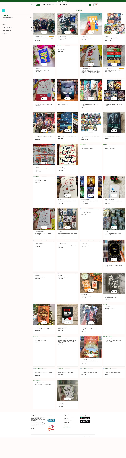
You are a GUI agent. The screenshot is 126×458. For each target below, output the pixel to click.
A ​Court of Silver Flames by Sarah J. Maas (43, 328)
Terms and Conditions (67, 427)
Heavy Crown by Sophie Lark (40, 180)
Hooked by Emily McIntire (86, 212)
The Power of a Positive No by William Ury (43, 233)
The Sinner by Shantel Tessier (110, 297)
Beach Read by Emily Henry (87, 38)
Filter (3, 10)
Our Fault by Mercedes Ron (110, 148)
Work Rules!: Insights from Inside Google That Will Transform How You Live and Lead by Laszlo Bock (67, 341)
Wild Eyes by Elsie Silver (86, 296)
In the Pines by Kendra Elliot (63, 277)
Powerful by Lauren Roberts (63, 404)
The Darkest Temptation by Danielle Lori (112, 136)
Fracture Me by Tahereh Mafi (63, 104)
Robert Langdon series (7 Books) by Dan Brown (114, 70)
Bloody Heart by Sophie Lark (63, 49)
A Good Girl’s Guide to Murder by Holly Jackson (67, 168)
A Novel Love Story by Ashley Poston (42, 70)
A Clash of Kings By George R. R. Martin (65, 372)
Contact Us (65, 4)
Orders (60, 4)
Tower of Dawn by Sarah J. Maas (88, 245)
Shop (53, 4)
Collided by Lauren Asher (110, 308)
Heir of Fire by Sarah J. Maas (40, 340)
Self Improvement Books (7, 17)
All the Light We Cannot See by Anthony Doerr (67, 136)
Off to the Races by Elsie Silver (87, 148)
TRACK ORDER (48, 4)
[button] (90, 5)
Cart (56, 4)
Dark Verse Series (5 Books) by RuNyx (65, 38)
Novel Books (5, 21)
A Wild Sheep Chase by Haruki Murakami (113, 372)
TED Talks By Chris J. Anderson (64, 328)
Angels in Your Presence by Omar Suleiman (43, 245)
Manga (3, 24)
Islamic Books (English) (7, 27)
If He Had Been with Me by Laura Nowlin (89, 372)
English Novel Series (6, 30)
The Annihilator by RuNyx (40, 277)
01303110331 (66, 418)
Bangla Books (5, 33)
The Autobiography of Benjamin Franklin (43, 384)
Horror (61, 275)
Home (43, 4)
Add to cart (45, 32)
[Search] (30, 13)
